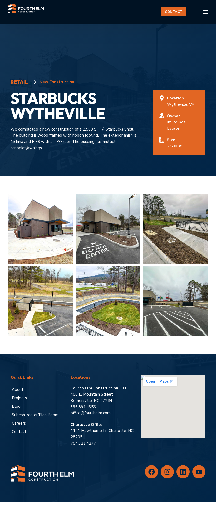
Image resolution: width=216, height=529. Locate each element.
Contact (19, 431)
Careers (19, 423)
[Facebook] (151, 471)
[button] (40, 228)
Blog (16, 406)
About (17, 389)
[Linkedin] (183, 471)
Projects (19, 398)
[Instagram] (167, 471)
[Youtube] (198, 471)
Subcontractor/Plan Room (35, 414)
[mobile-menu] (202, 12)
